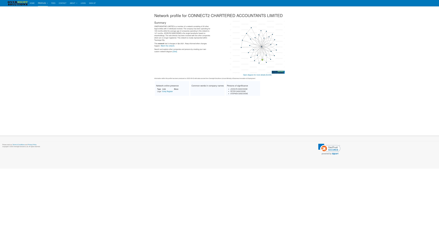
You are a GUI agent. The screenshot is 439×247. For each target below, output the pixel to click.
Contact (62, 3)
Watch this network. (168, 46)
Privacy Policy (32, 144)
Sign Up (92, 3)
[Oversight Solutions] (11, 3)
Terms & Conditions (19, 144)
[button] (329, 149)
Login (83, 3)
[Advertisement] (219, 114)
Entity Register (167, 91)
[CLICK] (268, 75)
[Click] (175, 51)
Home (32, 3)
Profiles (42, 3)
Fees (53, 3)
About (73, 3)
